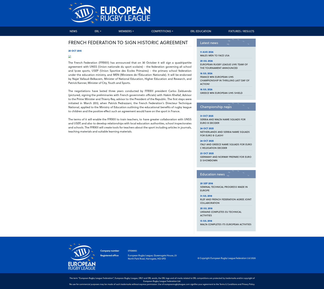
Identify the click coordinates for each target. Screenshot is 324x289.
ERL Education (201, 31)
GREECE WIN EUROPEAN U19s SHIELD (221, 93)
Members (125, 31)
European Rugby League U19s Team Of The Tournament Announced (224, 66)
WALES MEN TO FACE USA (214, 55)
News (73, 31)
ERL (97, 31)
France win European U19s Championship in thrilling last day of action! (224, 80)
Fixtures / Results (241, 31)
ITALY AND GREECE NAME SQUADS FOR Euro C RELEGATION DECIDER (226, 146)
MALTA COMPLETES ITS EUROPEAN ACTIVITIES (225, 224)
